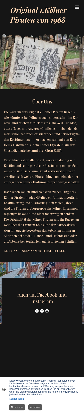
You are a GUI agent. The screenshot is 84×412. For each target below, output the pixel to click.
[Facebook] (37, 311)
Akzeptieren (17, 407)
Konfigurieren (16, 398)
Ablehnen (35, 407)
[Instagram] (42, 311)
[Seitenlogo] (42, 27)
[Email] (47, 311)
